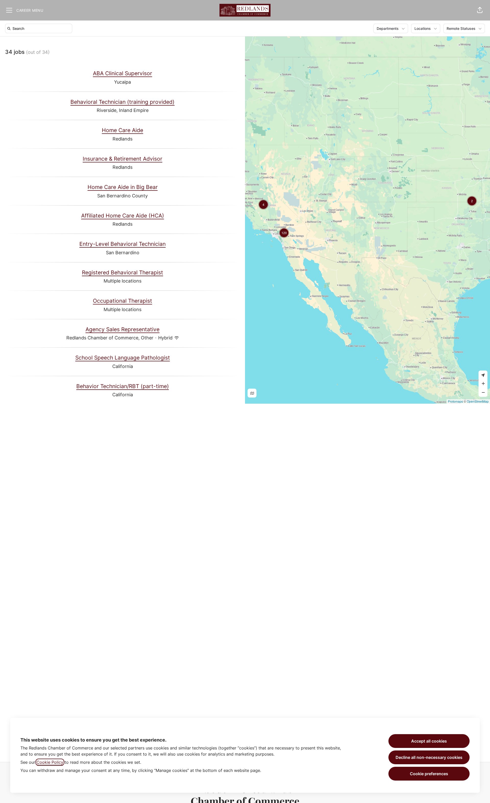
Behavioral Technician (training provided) (122, 102)
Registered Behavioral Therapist (122, 272)
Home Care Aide (122, 130)
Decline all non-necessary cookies (429, 757)
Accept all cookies (429, 741)
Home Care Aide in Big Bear (123, 187)
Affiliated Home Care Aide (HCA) (122, 215)
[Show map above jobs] (252, 393)
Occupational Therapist (122, 301)
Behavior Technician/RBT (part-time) (122, 386)
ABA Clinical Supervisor (122, 73)
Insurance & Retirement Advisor (122, 159)
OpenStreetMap (478, 401)
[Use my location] (483, 375)
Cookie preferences (429, 773)
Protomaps (455, 401)
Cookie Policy (49, 762)
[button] (480, 10)
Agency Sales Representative (122, 329)
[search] (39, 28)
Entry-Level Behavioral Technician (122, 244)
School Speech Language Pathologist (122, 357)
